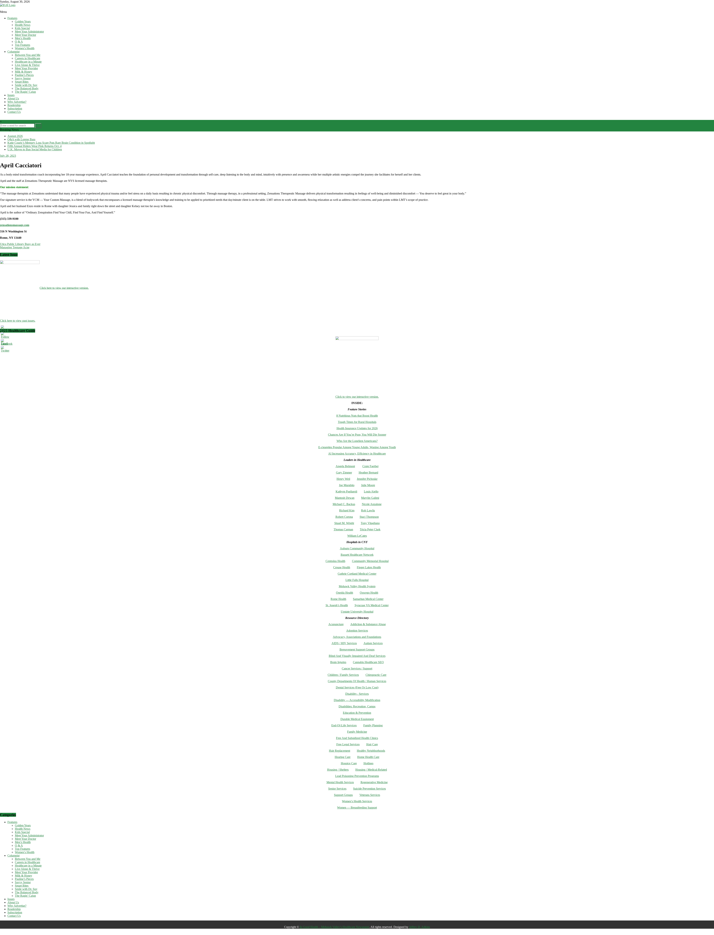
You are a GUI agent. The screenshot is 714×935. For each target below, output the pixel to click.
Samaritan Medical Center (368, 599)
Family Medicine (357, 731)
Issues (11, 95)
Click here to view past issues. (17, 320)
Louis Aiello (371, 491)
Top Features (22, 44)
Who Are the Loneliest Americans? (357, 440)
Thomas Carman (343, 529)
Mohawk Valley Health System (357, 586)
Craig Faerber (370, 466)
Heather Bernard (368, 472)
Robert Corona (344, 516)
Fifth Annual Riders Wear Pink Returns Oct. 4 (34, 146)
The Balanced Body (26, 88)
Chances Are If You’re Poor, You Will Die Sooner (357, 434)
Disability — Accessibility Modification (357, 700)
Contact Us (14, 111)
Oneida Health (344, 592)
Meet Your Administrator (29, 31)
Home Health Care (368, 757)
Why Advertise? (16, 101)
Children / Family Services (343, 674)
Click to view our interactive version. (357, 396)
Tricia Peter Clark (370, 529)
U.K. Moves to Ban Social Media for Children (34, 149)
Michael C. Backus (344, 504)
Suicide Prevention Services (369, 788)
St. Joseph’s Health (337, 605)
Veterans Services (369, 794)
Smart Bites (21, 81)
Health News (22, 24)
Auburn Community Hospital (357, 548)
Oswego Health (369, 592)
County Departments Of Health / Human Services (357, 681)
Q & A (19, 41)
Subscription (14, 108)
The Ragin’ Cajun (25, 91)
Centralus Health (335, 561)
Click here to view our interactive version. (64, 287)
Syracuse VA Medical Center (372, 605)
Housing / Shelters (338, 769)
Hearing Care (342, 757)
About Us (13, 98)
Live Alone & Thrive (27, 65)
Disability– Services (357, 693)
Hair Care (372, 744)
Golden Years (23, 21)
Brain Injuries (338, 662)
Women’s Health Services (357, 801)
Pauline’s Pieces (24, 75)
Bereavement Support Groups (357, 649)
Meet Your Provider (26, 68)
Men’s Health (23, 38)
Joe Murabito (346, 485)
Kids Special (22, 28)
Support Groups (343, 794)
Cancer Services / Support (357, 668)
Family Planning (373, 725)
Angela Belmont (345, 466)
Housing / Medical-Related (371, 769)
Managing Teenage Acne (14, 247)
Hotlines (368, 763)
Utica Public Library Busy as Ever (20, 244)
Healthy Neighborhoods (371, 750)
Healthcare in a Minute (28, 61)
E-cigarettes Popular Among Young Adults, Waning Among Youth (357, 447)
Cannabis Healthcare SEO (368, 662)
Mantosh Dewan (344, 497)
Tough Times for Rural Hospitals (357, 422)
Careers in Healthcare (27, 58)
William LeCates (357, 535)
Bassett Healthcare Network (357, 554)
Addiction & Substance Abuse (368, 624)
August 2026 (15, 136)
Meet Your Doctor (25, 34)
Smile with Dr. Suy (26, 85)
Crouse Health (341, 567)
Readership (14, 105)
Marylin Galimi (370, 497)
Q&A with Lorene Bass (21, 139)
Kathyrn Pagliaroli (346, 491)
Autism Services (373, 643)
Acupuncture (336, 624)
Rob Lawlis (368, 510)
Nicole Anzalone (372, 504)
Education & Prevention (357, 712)
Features (12, 18)
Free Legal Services (348, 744)
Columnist (13, 51)
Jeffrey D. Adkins (419, 926)
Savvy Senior (23, 78)
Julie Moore (368, 485)
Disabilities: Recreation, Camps (357, 706)
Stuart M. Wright (344, 523)
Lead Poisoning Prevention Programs (357, 776)
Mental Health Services (340, 782)
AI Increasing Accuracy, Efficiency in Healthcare (357, 453)
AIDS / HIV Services (344, 643)
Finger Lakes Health (369, 567)
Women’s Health (24, 48)
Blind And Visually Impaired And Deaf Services (357, 655)
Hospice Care (349, 763)
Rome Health (338, 599)
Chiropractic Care (376, 674)
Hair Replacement (339, 750)
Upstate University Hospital (357, 611)
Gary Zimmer (344, 472)
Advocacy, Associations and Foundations (357, 636)
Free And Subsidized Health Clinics (357, 738)
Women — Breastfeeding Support (357, 807)
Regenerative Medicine (374, 782)
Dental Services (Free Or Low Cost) (357, 687)
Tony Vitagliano (370, 523)
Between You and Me (27, 55)
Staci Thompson (369, 516)
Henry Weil (343, 478)
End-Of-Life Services (344, 725)
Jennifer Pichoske (367, 478)
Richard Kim (346, 510)
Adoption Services (357, 630)
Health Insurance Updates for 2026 (357, 428)
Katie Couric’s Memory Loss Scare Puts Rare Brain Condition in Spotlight (51, 142)
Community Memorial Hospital (370, 561)
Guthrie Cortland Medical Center (357, 573)
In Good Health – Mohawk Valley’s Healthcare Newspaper (334, 926)
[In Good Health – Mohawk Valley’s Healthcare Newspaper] (2, 8)
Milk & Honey (23, 71)
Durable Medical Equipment (357, 719)
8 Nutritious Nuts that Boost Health (357, 415)
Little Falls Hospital (357, 580)
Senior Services (337, 788)
